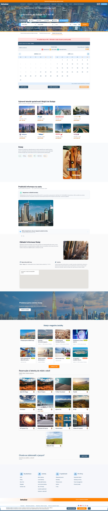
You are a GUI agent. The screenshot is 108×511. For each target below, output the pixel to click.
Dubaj (20, 146)
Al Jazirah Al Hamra (43, 428)
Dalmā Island (59, 428)
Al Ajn (74, 409)
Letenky (21, 8)
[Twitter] (83, 506)
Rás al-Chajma (41, 392)
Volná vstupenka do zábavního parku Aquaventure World (25, 360)
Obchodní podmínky (30, 505)
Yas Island (22, 409)
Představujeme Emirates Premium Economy (60, 342)
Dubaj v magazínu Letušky (53, 325)
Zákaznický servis (60, 477)
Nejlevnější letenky (42, 482)
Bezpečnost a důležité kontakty (30, 192)
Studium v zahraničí (42, 491)
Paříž (21, 477)
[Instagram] (85, 506)
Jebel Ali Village (24, 392)
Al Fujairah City (24, 428)
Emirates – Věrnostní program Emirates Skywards (42, 342)
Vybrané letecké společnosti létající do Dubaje (29, 33)
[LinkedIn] (87, 506)
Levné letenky (41, 479)
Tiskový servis (59, 482)
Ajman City (58, 409)
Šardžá (75, 392)
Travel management (78, 482)
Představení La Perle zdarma (78, 341)
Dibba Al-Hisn (50, 446)
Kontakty (58, 479)
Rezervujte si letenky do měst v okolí (34, 370)
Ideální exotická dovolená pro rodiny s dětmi (42, 360)
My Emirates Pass (60, 358)
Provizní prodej (77, 484)
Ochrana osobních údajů (53, 505)
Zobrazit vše (22, 486)
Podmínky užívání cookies (41, 505)
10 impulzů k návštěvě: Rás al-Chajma (77, 360)
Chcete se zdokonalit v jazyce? (31, 455)
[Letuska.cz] (4, 4)
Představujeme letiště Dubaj (27, 340)
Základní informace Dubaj (57, 33)
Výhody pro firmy (77, 479)
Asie (36, 8)
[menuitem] (23, 4)
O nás (57, 486)
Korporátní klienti (77, 477)
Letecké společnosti (42, 489)
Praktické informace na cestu (45, 33)
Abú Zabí (40, 409)
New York (22, 482)
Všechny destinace (29, 8)
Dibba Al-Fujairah (78, 428)
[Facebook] (78, 506)
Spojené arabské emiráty (45, 8)
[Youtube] (81, 506)
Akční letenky (41, 477)
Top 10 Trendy (41, 486)
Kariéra (57, 484)
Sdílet (23, 236)
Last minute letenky (42, 484)
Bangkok (22, 484)
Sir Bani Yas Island (60, 392)
